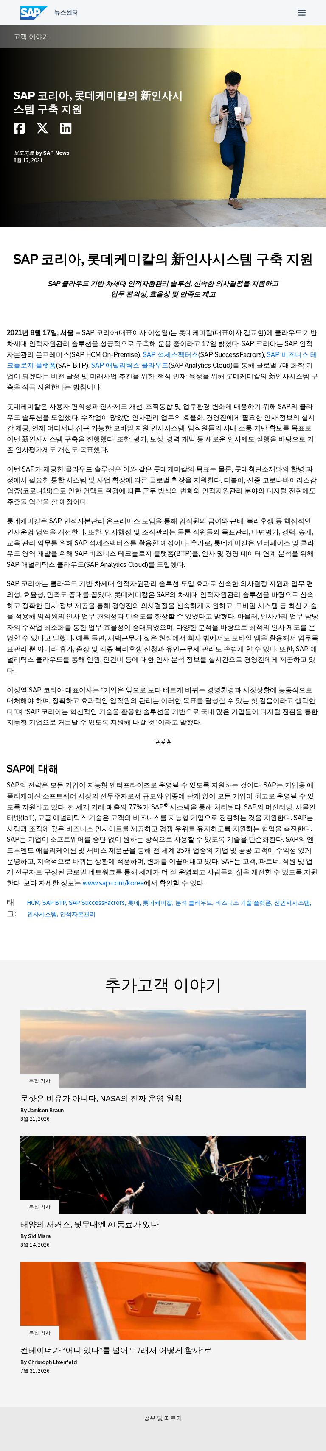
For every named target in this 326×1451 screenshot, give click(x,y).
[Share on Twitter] (42, 130)
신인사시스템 (292, 902)
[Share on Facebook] (19, 130)
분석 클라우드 (193, 902)
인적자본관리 (78, 914)
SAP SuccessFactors (97, 902)
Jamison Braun (46, 1110)
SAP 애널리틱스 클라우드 (130, 365)
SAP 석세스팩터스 (170, 354)
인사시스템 (42, 914)
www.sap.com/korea (113, 883)
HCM (33, 902)
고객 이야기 (31, 36)
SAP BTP (54, 902)
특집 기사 (40, 1081)
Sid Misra (39, 1236)
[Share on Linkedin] (65, 130)
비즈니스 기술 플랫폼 (243, 902)
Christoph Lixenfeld (52, 1362)
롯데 (134, 902)
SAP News (56, 153)
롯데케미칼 (157, 902)
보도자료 (24, 153)
